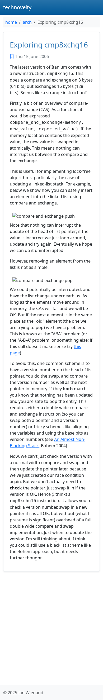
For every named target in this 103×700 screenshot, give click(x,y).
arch (27, 22)
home (11, 22)
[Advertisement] (51, 629)
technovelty (17, 7)
